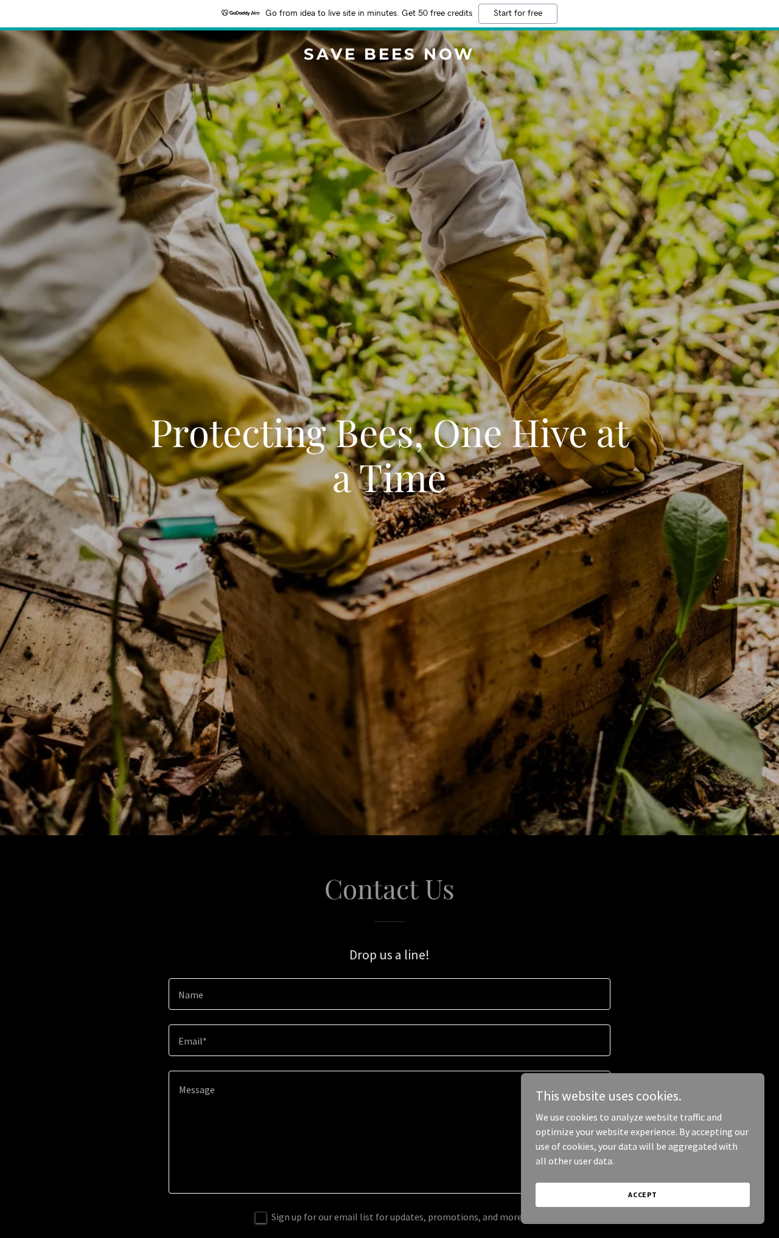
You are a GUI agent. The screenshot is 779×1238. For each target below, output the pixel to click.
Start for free (518, 13)
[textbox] (389, 994)
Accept (642, 1194)
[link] (389, 56)
